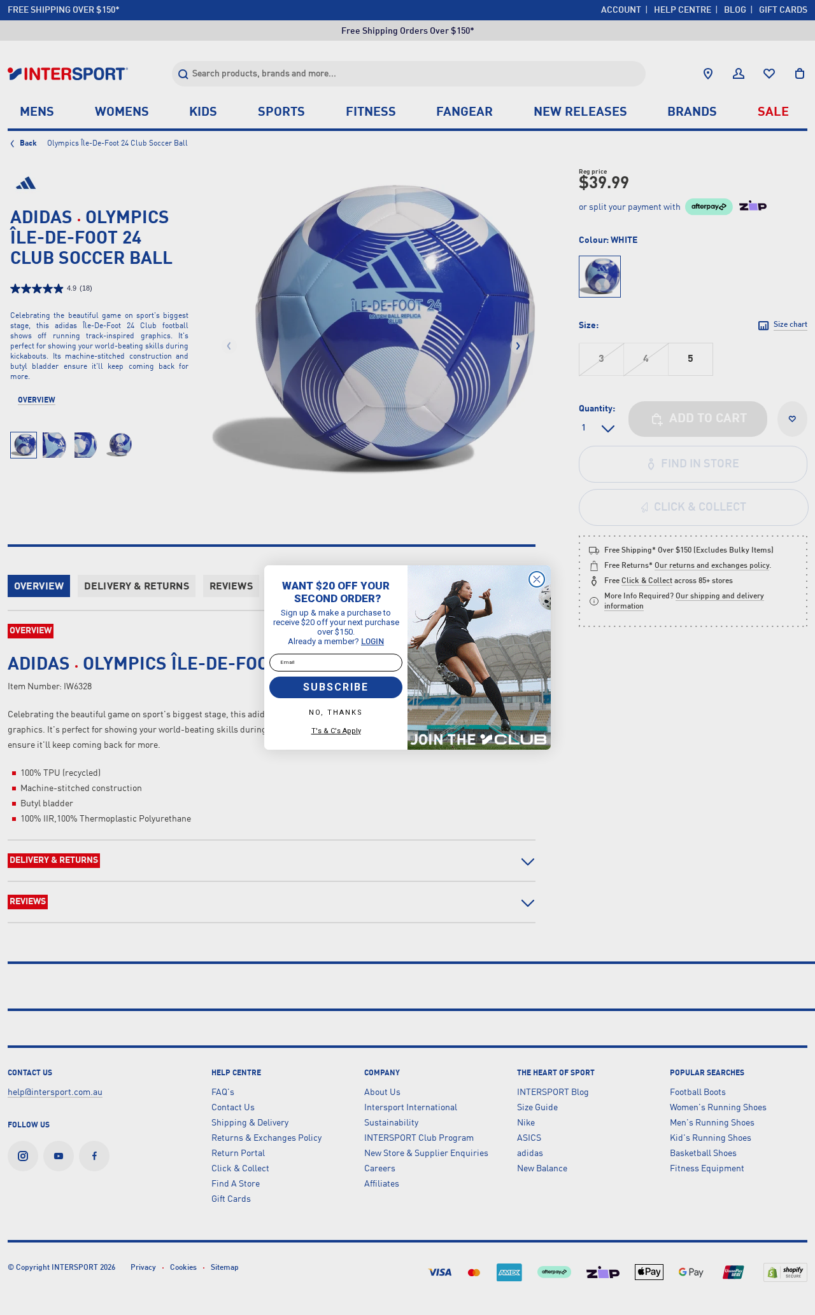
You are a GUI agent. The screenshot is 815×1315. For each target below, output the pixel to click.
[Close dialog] (536, 579)
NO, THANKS (336, 712)
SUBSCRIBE (336, 687)
